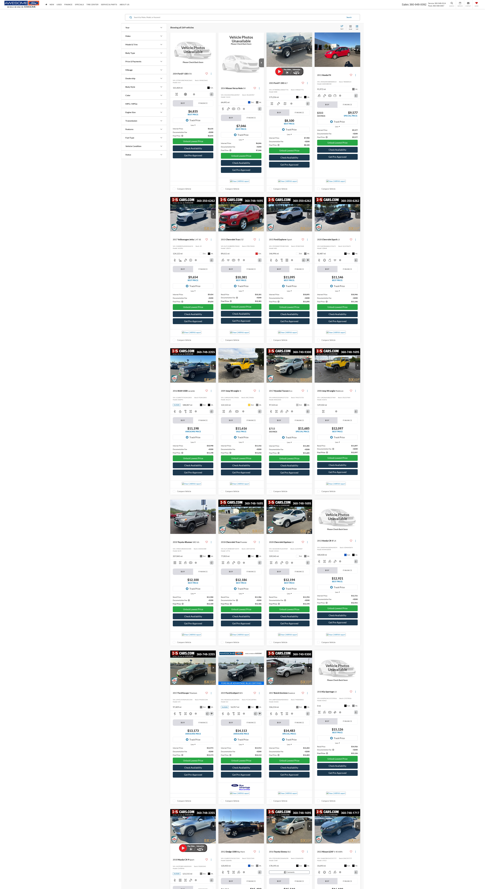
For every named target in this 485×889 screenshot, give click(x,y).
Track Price (194, 120)
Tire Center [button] (92, 5)
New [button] (52, 5)
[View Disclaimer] (194, 94)
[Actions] (211, 74)
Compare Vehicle (184, 189)
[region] (193, 132)
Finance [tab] (203, 103)
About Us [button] (124, 5)
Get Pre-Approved (193, 155)
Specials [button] (79, 5)
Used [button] (59, 5)
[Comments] (211, 94)
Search (349, 17)
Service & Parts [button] (109, 5)
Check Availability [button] (193, 148)
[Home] (46, 4)
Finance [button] (68, 5)
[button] (261, 62)
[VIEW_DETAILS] (193, 49)
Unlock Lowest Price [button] (193, 141)
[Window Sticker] (308, 260)
